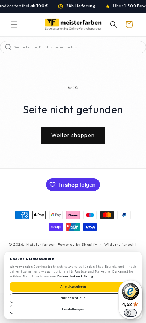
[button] (14, 24)
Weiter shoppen (73, 135)
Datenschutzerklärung (75, 276)
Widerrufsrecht (120, 244)
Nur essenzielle (73, 298)
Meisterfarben (41, 244)
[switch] (130, 313)
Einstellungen (73, 309)
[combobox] (78, 47)
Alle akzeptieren (73, 286)
